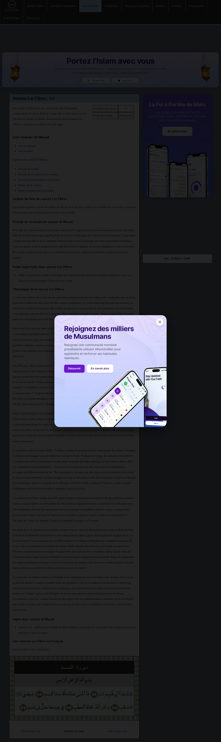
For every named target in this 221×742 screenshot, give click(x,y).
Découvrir (74, 368)
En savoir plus (100, 368)
